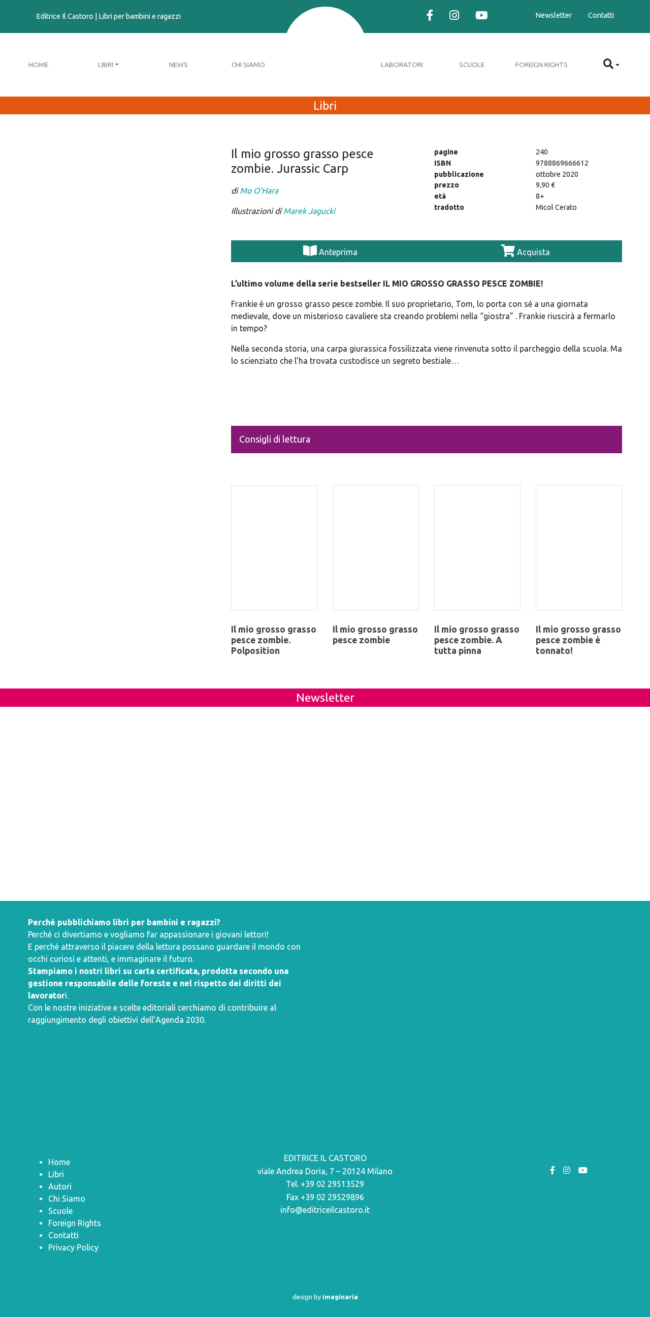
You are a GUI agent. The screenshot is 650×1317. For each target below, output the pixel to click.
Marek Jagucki (309, 210)
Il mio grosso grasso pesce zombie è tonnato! (578, 639)
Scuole (471, 64)
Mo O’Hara (259, 190)
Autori (60, 1186)
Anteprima (338, 252)
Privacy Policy (73, 1247)
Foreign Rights (541, 64)
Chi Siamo (248, 64)
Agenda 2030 (179, 1019)
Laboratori (402, 64)
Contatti (601, 15)
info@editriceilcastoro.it (325, 1209)
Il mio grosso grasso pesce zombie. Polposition (273, 639)
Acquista (532, 252)
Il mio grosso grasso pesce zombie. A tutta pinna (476, 639)
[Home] (325, 49)
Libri (105, 64)
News (178, 64)
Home (38, 64)
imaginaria (340, 1296)
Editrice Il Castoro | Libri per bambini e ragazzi (108, 16)
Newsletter (553, 15)
